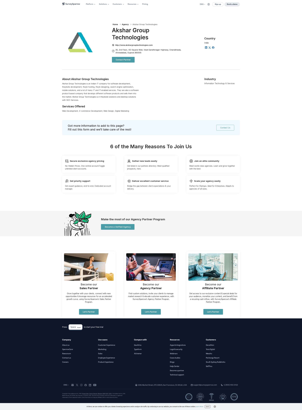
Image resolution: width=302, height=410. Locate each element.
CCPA (110, 393)
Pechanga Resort (212, 358)
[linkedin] (90, 385)
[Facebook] (213, 47)
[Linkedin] (206, 47)
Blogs (172, 362)
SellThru (209, 366)
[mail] (72, 385)
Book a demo (232, 4)
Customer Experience (106, 345)
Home (115, 24)
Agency (125, 24)
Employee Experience (106, 358)
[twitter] (77, 385)
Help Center (174, 366)
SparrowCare (67, 349)
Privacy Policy (85, 393)
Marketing (102, 349)
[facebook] (85, 385)
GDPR (103, 393)
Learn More (199, 407)
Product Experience (105, 362)
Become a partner (177, 370)
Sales (100, 354)
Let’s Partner (89, 312)
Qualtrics (137, 345)
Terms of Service (93, 393)
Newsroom (66, 354)
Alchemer (138, 354)
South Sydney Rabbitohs (215, 362)
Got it (207, 407)
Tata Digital (210, 349)
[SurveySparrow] (71, 3)
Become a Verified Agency (118, 227)
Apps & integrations (178, 345)
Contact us (66, 358)
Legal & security (176, 349)
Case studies (175, 358)
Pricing (145, 4)
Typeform (137, 349)
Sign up (218, 4)
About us (65, 345)
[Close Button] (215, 406)
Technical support (177, 375)
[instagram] (81, 385)
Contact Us (225, 127)
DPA (107, 393)
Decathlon (210, 345)
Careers (65, 362)
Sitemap (100, 393)
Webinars (173, 354)
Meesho (209, 354)
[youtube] (94, 385)
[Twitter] (209, 48)
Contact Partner (123, 60)
